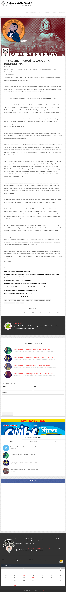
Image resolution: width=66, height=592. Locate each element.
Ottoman (48, 300)
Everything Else (33, 69)
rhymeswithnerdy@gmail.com (43, 560)
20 (33, 578)
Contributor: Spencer (21, 69)
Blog (40, 12)
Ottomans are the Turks (10, 303)
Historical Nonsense (45, 69)
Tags (55, 441)
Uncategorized (15, 72)
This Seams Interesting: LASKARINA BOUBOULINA (24, 469)
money (27, 300)
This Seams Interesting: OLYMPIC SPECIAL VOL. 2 (23, 462)
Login (43, 590)
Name (3, 386)
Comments (33, 441)
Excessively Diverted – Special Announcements (23, 446)
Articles (6, 69)
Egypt (6, 300)
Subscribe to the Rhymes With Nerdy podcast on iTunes (39, 548)
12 (24, 575)
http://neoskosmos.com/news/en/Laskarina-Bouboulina (19, 297)
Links (55, 12)
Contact (62, 12)
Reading (6, 72)
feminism (10, 300)
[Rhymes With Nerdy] (17, 4)
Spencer (18, 323)
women (22, 303)
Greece (18, 300)
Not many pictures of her (39, 300)
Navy (32, 300)
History (55, 69)
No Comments (10, 74)
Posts (11, 441)
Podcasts (33, 12)
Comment (4, 392)
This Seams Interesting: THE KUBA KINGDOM (22, 454)
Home (26, 12)
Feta (15, 300)
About (48, 12)
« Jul (15, 585)
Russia (17, 303)
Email (35, 386)
